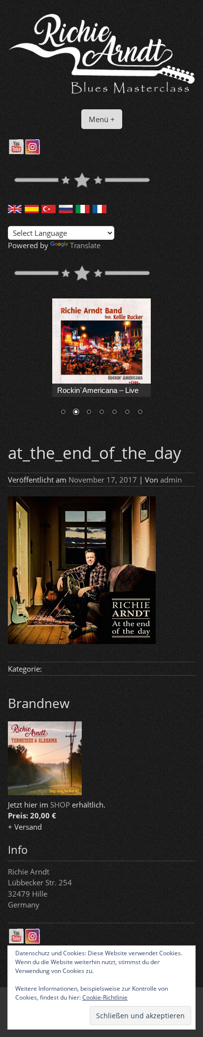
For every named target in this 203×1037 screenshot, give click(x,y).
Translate (85, 245)
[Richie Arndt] (101, 94)
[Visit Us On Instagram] (32, 152)
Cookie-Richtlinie (105, 997)
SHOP (60, 805)
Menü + (102, 119)
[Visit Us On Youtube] (16, 152)
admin (171, 480)
